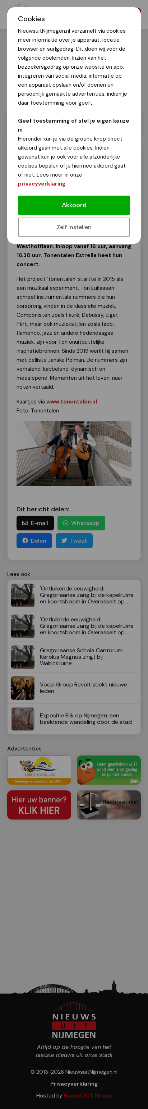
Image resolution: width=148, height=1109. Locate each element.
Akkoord (74, 205)
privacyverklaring (41, 183)
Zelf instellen (74, 227)
